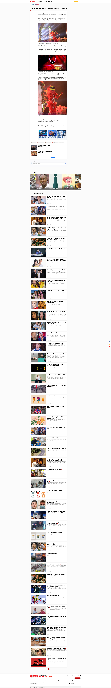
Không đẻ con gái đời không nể (53, 565)
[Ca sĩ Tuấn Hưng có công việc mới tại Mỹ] (38, 296)
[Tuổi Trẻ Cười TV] (78, 677)
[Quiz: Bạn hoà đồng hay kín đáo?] (55, 183)
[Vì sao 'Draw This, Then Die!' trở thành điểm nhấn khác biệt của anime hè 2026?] (68, 183)
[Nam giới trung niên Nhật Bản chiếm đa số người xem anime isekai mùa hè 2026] (38, 517)
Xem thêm (48, 671)
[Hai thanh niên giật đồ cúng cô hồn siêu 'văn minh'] (38, 485)
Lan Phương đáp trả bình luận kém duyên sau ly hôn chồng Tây (56, 324)
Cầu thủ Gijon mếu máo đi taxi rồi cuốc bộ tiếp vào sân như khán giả (56, 587)
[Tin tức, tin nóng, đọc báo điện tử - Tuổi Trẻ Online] (40, 678)
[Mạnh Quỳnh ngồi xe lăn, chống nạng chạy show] (38, 212)
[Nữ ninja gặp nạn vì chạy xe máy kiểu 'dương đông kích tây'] (38, 390)
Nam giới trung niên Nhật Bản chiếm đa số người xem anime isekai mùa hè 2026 (56, 514)
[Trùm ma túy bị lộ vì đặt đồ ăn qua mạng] (38, 443)
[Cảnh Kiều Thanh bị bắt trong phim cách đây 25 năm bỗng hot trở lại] (38, 317)
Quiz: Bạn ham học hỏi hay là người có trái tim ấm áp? (56, 661)
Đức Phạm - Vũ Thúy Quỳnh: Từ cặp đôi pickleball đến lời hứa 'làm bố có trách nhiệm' (56, 261)
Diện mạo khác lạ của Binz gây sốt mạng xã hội (56, 335)
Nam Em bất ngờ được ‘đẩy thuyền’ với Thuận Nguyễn (44, 146)
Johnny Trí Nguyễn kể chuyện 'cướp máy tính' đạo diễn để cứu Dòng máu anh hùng (56, 219)
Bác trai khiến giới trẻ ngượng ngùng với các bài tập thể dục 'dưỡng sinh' (56, 356)
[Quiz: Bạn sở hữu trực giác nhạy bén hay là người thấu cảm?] (38, 422)
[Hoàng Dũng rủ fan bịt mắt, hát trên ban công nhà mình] (34, 153)
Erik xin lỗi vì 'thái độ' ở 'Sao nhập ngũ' (55, 345)
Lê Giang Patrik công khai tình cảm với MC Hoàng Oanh (56, 282)
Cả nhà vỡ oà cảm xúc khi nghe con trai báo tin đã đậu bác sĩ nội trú (56, 524)
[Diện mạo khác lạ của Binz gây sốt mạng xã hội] (38, 338)
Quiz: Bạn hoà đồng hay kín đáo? (54, 190)
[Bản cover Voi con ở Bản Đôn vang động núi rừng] (38, 611)
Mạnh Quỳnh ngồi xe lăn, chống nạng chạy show (56, 209)
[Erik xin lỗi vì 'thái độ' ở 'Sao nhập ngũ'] (38, 348)
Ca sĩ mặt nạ (48, 142)
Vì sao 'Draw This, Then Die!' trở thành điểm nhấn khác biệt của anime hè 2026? (68, 189)
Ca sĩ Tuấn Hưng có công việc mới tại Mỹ (55, 292)
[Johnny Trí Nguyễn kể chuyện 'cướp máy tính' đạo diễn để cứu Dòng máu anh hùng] (38, 222)
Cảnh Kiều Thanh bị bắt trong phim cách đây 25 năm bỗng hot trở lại (56, 314)
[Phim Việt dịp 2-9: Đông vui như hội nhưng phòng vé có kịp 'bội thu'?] (38, 243)
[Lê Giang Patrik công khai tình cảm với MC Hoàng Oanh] (38, 285)
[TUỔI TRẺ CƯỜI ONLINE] (34, 677)
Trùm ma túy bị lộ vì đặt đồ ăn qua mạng (55, 439)
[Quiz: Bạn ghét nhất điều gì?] (38, 559)
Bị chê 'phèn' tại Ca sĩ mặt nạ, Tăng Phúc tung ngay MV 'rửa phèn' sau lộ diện (61, 137)
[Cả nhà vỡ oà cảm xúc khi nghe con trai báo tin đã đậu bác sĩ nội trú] (38, 527)
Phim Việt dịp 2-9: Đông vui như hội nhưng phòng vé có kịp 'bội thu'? (56, 240)
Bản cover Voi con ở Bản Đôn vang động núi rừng (56, 608)
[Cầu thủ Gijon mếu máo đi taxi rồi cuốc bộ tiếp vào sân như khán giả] (38, 590)
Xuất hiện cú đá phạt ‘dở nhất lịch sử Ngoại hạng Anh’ (42, 190)
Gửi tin (76, 1)
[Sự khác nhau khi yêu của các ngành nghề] (38, 653)
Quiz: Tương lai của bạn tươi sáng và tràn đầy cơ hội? (56, 619)
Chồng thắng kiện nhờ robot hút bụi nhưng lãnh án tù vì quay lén (56, 640)
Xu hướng (40, 1)
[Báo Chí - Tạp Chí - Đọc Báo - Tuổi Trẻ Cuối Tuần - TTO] (43, 678)
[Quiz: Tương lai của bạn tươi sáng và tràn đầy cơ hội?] (38, 622)
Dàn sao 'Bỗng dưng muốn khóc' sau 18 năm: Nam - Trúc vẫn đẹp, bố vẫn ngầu (56, 272)
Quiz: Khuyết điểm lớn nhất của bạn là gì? (56, 492)
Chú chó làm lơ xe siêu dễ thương (54, 471)
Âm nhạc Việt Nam (41, 142)
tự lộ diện (62, 142)
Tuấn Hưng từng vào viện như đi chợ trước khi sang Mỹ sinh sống (56, 230)
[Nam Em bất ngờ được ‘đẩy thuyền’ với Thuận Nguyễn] (34, 147)
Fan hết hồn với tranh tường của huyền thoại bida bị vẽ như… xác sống (56, 629)
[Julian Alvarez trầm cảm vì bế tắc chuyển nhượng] (38, 412)
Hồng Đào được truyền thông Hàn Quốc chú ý (56, 250)
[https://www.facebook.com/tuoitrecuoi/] (76, 677)
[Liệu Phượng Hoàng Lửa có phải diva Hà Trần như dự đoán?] (52, 81)
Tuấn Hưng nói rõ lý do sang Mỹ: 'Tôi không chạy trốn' (56, 198)
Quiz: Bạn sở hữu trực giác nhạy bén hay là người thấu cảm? (56, 419)
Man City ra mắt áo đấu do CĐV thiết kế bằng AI (56, 377)
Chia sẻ (53, 157)
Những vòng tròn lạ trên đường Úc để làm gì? (56, 450)
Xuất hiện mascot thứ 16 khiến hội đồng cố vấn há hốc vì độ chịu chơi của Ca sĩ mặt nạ (43, 137)
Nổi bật (45, 1)
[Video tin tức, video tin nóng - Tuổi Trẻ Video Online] (46, 678)
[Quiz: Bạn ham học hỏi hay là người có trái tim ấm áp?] (38, 664)
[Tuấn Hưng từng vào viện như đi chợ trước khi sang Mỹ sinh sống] (38, 233)
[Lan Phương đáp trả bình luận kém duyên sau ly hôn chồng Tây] (38, 327)
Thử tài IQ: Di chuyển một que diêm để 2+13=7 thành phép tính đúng (55, 366)
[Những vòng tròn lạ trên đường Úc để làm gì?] (38, 454)
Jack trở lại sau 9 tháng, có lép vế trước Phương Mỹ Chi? (55, 303)
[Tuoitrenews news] (50, 678)
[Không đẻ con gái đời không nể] (38, 569)
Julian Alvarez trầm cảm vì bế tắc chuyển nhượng (55, 409)
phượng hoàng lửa (55, 142)
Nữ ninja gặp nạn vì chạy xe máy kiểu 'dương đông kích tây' (56, 387)
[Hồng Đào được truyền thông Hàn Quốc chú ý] (38, 254)
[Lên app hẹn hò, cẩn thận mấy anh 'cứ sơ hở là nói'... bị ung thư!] (38, 506)
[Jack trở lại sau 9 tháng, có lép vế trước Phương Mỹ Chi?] (38, 306)
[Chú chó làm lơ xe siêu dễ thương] (38, 475)
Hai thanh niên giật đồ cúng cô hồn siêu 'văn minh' (56, 482)
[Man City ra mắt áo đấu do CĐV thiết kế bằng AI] (38, 380)
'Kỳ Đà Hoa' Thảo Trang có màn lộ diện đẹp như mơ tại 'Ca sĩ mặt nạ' (52, 137)
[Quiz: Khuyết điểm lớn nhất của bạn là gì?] (38, 496)
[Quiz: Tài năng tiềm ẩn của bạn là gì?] (38, 538)
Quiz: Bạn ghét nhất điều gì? (53, 555)
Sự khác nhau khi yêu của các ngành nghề (56, 650)
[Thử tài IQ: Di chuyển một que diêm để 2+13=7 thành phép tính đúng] (38, 369)
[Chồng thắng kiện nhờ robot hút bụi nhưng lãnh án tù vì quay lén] (38, 643)
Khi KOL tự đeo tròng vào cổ (53, 597)
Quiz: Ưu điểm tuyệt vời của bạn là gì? (55, 397)
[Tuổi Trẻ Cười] (80, 677)
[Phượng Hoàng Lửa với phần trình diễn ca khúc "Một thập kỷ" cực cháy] (52, 23)
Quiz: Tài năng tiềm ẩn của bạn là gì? (54, 534)
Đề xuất (50, 1)
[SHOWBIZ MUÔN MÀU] (55, 5)
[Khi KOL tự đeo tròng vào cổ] (38, 601)
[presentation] (30, 183)
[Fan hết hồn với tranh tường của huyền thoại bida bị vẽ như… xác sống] (38, 632)
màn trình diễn (34, 142)
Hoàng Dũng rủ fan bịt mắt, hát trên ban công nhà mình (45, 152)
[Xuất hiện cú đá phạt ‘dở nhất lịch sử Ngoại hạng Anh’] (42, 183)
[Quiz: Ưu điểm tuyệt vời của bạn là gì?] (38, 401)
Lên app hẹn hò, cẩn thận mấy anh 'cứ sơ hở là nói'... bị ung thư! (56, 503)
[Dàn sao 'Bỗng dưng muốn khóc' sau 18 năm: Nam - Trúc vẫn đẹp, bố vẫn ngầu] (38, 275)
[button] (54, 1)
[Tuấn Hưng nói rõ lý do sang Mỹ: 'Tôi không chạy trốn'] (38, 201)
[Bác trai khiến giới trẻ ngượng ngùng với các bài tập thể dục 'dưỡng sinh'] (38, 359)
